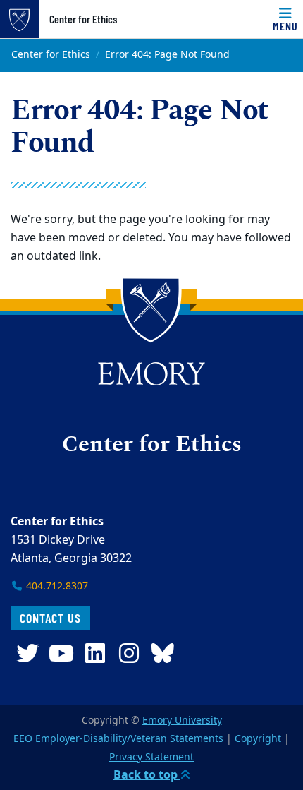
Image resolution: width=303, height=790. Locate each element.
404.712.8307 (55, 586)
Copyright (258, 738)
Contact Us (50, 618)
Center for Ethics (83, 19)
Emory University (182, 720)
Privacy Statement (151, 757)
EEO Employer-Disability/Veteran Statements (118, 738)
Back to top (146, 775)
